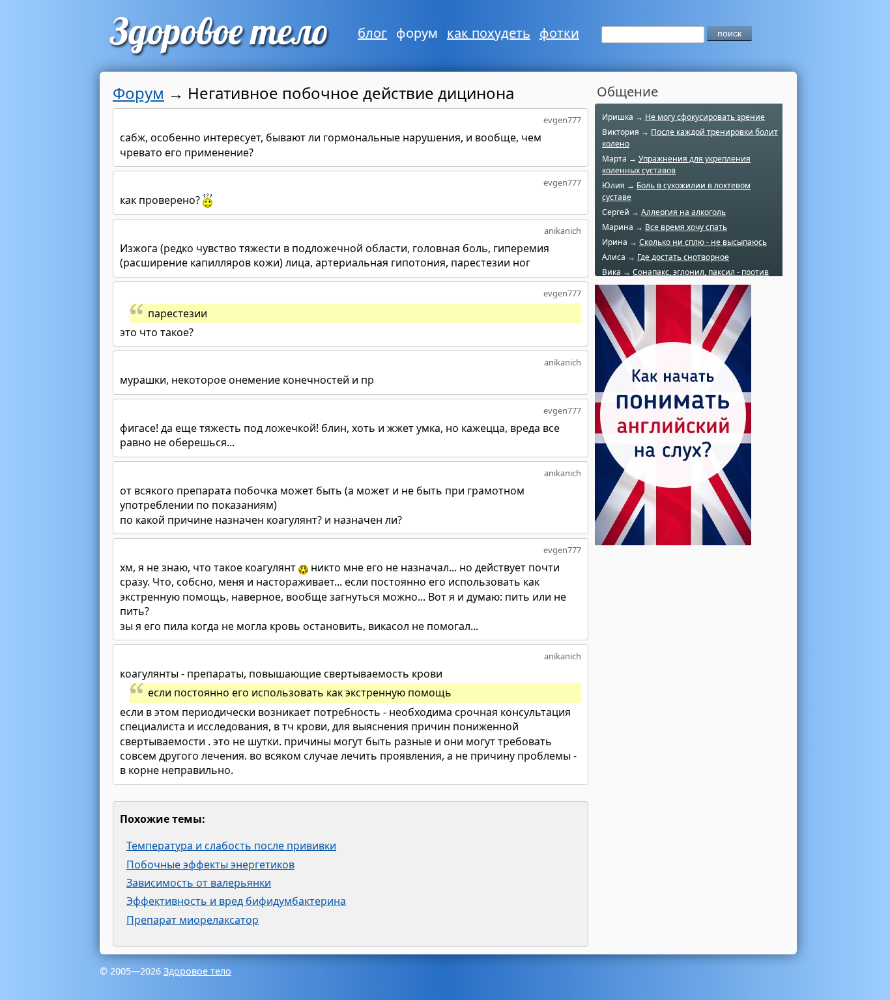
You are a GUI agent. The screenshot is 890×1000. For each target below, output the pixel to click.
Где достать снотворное (683, 257)
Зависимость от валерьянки (198, 883)
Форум (138, 93)
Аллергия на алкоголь (683, 212)
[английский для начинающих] (673, 538)
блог (372, 33)
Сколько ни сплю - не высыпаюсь (703, 242)
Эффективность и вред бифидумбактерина (236, 901)
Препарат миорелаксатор (192, 920)
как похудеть (488, 33)
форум (417, 33)
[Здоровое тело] (217, 36)
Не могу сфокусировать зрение (705, 116)
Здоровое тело (197, 971)
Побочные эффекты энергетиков (210, 864)
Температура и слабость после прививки (231, 845)
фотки (559, 33)
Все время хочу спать (686, 227)
